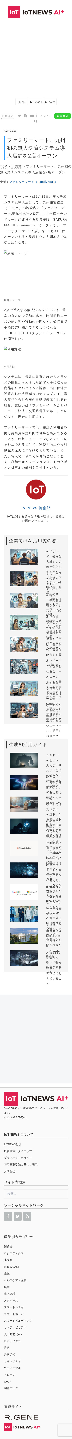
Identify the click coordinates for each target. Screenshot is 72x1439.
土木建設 (9, 1293)
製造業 (8, 1246)
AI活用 (50, 101)
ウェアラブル (12, 1368)
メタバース (11, 1300)
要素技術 (9, 1354)
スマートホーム (14, 1314)
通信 (7, 1347)
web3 (7, 1381)
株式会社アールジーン (37, 1108)
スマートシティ (14, 1307)
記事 (22, 101)
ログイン (45, 116)
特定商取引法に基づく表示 (21, 1164)
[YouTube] (27, 1216)
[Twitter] (18, 1216)
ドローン (9, 1374)
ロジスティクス (14, 1253)
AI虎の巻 (36, 101)
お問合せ (9, 1171)
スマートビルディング (18, 1320)
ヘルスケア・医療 (15, 1280)
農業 (7, 1287)
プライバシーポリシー (18, 1158)
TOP (3, 166)
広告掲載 (7, 116)
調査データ (11, 1388)
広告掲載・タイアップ (18, 1151)
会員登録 (62, 116)
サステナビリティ (15, 1327)
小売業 (16, 166)
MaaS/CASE (11, 1266)
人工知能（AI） (13, 1334)
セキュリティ (12, 1361)
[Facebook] (8, 1216)
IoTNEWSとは (12, 1144)
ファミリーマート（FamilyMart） (33, 181)
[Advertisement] (36, 56)
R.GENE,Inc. (20, 1117)
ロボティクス (12, 1341)
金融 (7, 1273)
